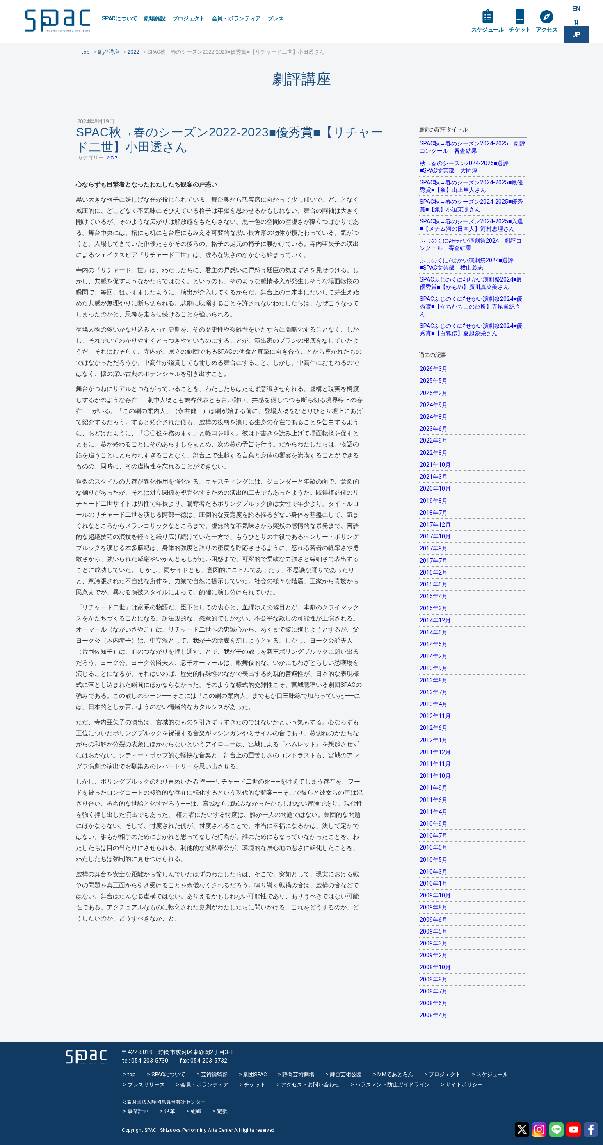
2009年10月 (435, 895)
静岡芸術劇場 (298, 1074)
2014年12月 (435, 620)
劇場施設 (155, 18)
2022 (112, 157)
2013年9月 (434, 668)
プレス (275, 18)
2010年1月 (434, 883)
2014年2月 (434, 656)
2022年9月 (434, 440)
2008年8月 (434, 979)
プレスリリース (146, 1084)
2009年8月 (434, 907)
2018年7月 (434, 512)
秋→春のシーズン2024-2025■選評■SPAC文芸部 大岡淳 (464, 167)
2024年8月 (434, 416)
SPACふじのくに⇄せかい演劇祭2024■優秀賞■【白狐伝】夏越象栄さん (471, 329)
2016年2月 (434, 572)
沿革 (169, 1111)
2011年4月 (434, 812)
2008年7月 (434, 991)
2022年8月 (434, 453)
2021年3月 (434, 476)
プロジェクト (188, 18)
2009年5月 (434, 931)
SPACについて (119, 18)
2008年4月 (434, 1015)
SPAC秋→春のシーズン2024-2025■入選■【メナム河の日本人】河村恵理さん (471, 225)
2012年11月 (435, 716)
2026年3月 (434, 369)
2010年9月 (434, 823)
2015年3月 (434, 608)
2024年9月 (434, 405)
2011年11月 (435, 764)
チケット (519, 29)
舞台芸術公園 (346, 1074)
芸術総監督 (214, 1074)
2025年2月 (434, 393)
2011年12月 (435, 752)
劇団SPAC (255, 1074)
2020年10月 (435, 488)
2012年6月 (434, 728)
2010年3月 (434, 871)
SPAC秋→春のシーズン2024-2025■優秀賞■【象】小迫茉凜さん (471, 205)
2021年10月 (435, 464)
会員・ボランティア (236, 18)
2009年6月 (434, 919)
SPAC (57, 20)
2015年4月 (434, 596)
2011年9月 (434, 787)
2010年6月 (434, 847)
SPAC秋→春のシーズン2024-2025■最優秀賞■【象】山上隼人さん (471, 186)
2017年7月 (434, 560)
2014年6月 (434, 632)
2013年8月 (434, 680)
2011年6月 (434, 800)
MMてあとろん (395, 1074)
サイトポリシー (464, 1084)
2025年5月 (434, 380)
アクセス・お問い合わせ (310, 1084)
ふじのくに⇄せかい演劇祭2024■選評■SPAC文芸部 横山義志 (467, 264)
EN (576, 9)
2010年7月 (434, 835)
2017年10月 (435, 536)
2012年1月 (434, 740)
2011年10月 (435, 775)
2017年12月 (435, 524)
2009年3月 (434, 943)
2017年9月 (434, 548)
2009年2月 (434, 955)
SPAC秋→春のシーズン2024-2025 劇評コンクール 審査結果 (472, 147)
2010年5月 (434, 859)
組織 (196, 1111)
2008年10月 (435, 967)
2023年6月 (434, 428)
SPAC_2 (86, 1057)
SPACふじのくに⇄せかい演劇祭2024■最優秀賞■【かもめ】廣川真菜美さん (471, 283)
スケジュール (487, 29)
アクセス (546, 29)
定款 (222, 1111)
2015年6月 (434, 584)
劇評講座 (301, 78)
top (132, 1074)
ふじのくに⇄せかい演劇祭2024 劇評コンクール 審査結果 (471, 244)
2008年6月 (434, 1003)
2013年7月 (434, 692)
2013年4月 (434, 704)
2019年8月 (434, 501)
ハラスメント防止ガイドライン (392, 1084)
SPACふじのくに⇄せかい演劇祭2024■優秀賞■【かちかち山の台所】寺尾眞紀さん (471, 306)
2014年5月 (434, 644)
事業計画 (138, 1111)
